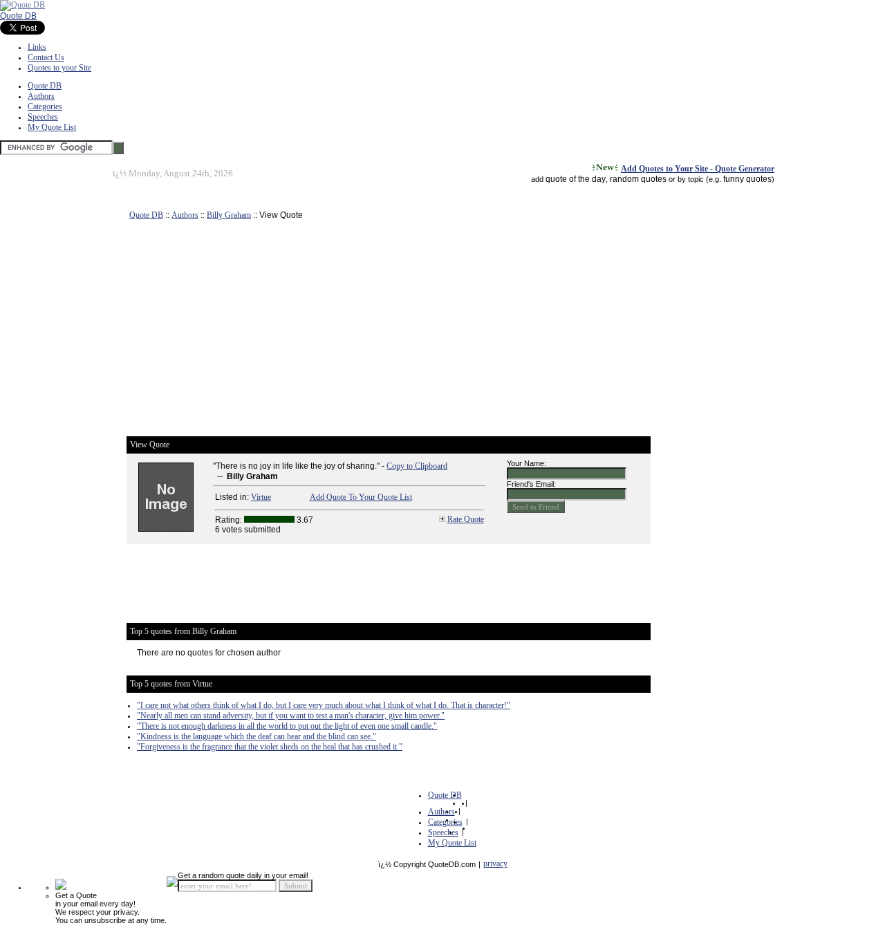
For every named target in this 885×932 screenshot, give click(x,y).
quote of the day (576, 179)
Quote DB (18, 16)
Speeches (43, 117)
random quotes (638, 179)
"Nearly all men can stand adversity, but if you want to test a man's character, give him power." (291, 715)
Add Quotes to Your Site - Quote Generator (697, 169)
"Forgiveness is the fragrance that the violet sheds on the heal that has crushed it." (269, 747)
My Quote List (52, 127)
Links (37, 47)
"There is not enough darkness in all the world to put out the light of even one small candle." (287, 726)
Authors (41, 96)
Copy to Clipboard (416, 466)
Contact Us (46, 57)
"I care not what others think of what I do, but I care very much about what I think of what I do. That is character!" (323, 705)
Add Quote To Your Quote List (361, 497)
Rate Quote (465, 519)
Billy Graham (229, 215)
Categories (45, 106)
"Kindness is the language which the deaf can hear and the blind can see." (256, 736)
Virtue (261, 497)
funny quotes (747, 179)
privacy (495, 863)
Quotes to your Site (59, 68)
